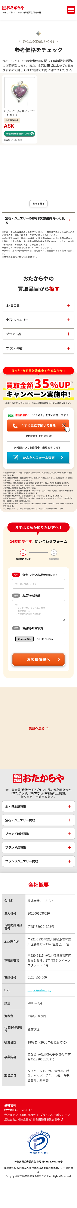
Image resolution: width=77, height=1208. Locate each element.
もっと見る (38, 203)
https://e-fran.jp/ (39, 990)
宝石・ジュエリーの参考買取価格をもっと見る (35, 220)
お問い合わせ (28, 1114)
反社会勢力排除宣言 (16, 1119)
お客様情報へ (38, 659)
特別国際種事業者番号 (46, 1119)
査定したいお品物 (36, 575)
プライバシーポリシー (53, 1114)
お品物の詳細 (27, 595)
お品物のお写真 (28, 628)
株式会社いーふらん (16, 1110)
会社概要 (9, 1114)
